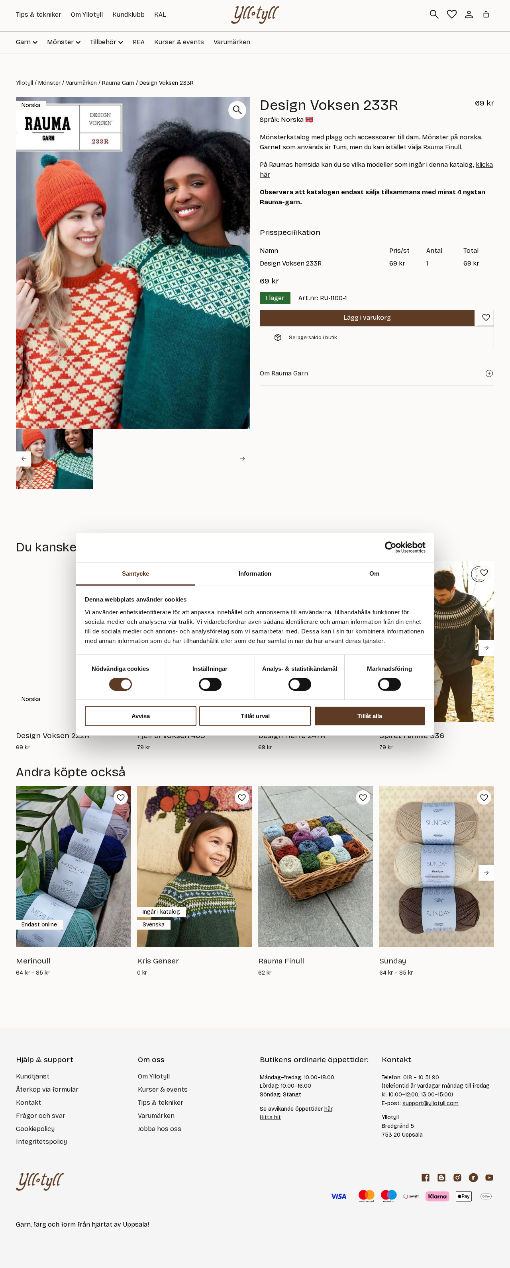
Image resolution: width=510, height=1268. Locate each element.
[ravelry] (473, 1177)
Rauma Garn (118, 83)
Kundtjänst (32, 1076)
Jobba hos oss (159, 1129)
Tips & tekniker (38, 14)
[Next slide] (242, 458)
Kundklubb (128, 14)
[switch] (210, 684)
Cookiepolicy (35, 1129)
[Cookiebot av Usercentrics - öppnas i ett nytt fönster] (391, 547)
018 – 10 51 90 (421, 1077)
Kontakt (28, 1102)
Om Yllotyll (87, 14)
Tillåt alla (369, 716)
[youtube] (489, 1177)
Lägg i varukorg (367, 317)
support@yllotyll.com (430, 1103)
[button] (54, 459)
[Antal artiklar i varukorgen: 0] (486, 14)
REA (139, 42)
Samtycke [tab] (135, 573)
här (328, 1109)
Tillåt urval (255, 716)
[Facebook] (425, 1177)
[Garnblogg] (441, 1177)
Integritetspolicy (41, 1141)
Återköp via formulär (47, 1089)
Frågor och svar (40, 1116)
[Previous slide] (23, 458)
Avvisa (140, 716)
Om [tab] (374, 573)
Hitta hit (270, 1117)
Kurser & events (179, 42)
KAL (160, 14)
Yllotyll (24, 83)
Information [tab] (255, 573)
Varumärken (232, 42)
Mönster (49, 83)
